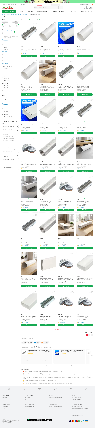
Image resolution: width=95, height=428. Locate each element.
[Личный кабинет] (86, 389)
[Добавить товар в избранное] (36, 23)
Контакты (27, 408)
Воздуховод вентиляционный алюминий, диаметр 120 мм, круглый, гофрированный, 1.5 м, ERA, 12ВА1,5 (39, 351)
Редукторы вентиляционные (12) (9, 149)
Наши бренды (4, 408)
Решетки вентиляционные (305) (9, 136)
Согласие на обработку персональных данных (80, 413)
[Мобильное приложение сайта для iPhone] (40, 420)
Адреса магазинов (5, 4)
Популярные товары (5, 397)
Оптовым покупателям (52, 404)
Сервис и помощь (29, 395)
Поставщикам (50, 399)
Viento (37, 342)
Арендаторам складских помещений (55, 397)
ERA (31, 342)
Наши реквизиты (51, 411)
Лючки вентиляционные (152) (8, 138)
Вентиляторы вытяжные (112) (8, 140)
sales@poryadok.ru (8, 422)
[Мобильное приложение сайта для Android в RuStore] (48, 420)
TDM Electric (45, 342)
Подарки (3, 411)
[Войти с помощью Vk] (90, 4)
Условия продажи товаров (76, 397)
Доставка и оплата (55, 4)
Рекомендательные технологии (77, 415)
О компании (50, 408)
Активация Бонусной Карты (77, 404)
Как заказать (27, 397)
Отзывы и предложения (29, 404)
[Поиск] (61, 7)
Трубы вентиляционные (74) (8, 144)
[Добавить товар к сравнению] (34, 23)
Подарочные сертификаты (76, 399)
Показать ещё (56, 329)
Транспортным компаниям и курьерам (55, 406)
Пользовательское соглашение (77, 410)
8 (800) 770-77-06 (46, 5)
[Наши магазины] (40, 389)
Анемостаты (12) (6, 147)
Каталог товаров (5, 395)
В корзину (30, 56)
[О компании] (9, 389)
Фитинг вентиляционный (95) (8, 142)
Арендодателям (51, 402)
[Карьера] (71, 388)
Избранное (4, 400)
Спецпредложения (5, 402)
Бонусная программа (75, 401)
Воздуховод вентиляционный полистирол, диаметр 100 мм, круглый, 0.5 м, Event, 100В (72, 351)
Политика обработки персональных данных (80, 408)
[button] (9, 11)
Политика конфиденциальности (77, 406)
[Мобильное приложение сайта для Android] (31, 420)
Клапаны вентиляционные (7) (8, 151)
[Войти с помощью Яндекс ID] (92, 4)
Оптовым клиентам (21, 4)
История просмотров (6, 404)
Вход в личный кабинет (29, 406)
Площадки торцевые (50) (7, 146)
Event (25, 342)
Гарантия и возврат (28, 402)
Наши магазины (5, 406)
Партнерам (50, 395)
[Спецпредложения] (55, 389)
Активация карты (14, 4)
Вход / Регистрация (85, 4)
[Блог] (24, 389)
